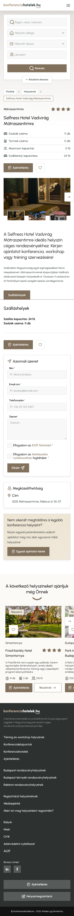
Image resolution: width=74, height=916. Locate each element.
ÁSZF (7, 851)
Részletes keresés (38, 79)
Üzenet (13, 416)
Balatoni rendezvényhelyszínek (23, 784)
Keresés (40, 68)
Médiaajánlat (12, 803)
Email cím (15, 384)
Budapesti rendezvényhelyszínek (25, 770)
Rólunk (8, 822)
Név (12, 368)
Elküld (15, 468)
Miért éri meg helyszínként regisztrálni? (29, 810)
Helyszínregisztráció (39, 896)
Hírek (7, 829)
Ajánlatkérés (21, 167)
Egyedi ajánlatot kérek (30, 551)
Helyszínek (30, 91)
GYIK (7, 836)
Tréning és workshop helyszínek (24, 737)
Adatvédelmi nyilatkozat (19, 844)
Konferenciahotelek (16, 751)
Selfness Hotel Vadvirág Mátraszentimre (28, 98)
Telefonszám (17, 400)
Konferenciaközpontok (18, 744)
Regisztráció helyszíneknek (21, 796)
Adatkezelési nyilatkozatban (30, 456)
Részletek (45, 687)
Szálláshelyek (17, 295)
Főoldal (10, 91)
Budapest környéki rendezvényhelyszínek (30, 777)
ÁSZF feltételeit (41, 445)
